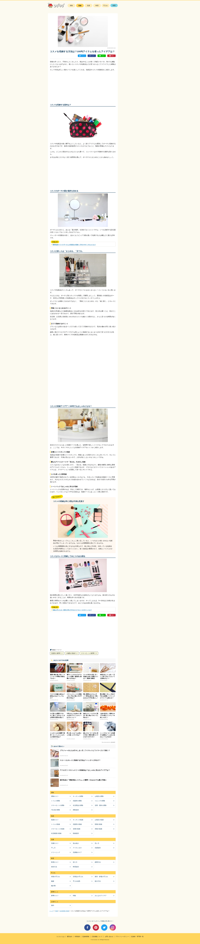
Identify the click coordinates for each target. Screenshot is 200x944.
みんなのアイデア (100, 895)
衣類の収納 (98, 829)
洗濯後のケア (77, 852)
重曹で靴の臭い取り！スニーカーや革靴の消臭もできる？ (57, 676)
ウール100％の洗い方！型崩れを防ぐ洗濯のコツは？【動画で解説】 (90, 676)
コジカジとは (60, 936)
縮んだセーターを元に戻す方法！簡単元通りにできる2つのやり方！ (90, 735)
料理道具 (76, 867)
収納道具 (76, 833)
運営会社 (69, 936)
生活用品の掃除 (78, 805)
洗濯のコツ (54, 843)
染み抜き (76, 843)
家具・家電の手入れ (101, 876)
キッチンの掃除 (78, 796)
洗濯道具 (98, 848)
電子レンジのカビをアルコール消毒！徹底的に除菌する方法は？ (74, 676)
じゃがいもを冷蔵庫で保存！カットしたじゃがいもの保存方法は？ (57, 735)
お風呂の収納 (99, 820)
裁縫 (52, 881)
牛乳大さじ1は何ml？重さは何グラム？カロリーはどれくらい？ (74, 715)
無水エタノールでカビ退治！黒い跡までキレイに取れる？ (90, 715)
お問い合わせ (109, 936)
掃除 (71, 5)
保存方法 (54, 867)
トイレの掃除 (55, 801)
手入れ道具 (76, 881)
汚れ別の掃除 (55, 810)
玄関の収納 (76, 829)
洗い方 (97, 843)
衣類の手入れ (55, 876)
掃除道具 (76, 810)
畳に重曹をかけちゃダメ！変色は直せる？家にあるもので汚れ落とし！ (90, 696)
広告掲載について (97, 936)
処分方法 (98, 881)
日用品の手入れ (78, 876)
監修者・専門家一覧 (137, 936)
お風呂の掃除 (99, 796)
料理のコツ (54, 862)
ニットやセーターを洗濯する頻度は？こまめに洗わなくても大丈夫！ (107, 735)
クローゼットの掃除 (57, 805)
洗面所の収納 (77, 824)
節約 (52, 905)
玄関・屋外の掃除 (100, 805)
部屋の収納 (98, 824)
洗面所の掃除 (77, 801)
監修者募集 (85, 936)
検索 (114, 5)
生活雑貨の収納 (56, 833)
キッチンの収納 (78, 820)
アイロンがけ (77, 848)
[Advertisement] (66, 86)
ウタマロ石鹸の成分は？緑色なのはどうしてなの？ (57, 696)
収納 (79, 5)
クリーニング (55, 852)
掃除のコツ (54, 796)
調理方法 (98, 862)
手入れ (105, 5)
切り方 (75, 862)
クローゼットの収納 (57, 829)
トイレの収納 (55, 824)
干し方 (53, 848)
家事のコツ (54, 895)
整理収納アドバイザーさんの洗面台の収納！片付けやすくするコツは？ (74, 244)
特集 (74, 895)
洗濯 (88, 5)
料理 (97, 5)
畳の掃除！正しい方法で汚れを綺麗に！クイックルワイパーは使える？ (107, 696)
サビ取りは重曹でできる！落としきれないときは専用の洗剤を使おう (57, 715)
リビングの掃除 (100, 801)
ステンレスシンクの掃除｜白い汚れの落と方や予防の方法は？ (74, 696)
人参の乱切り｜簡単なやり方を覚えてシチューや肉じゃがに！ (107, 715)
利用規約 (77, 936)
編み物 (53, 885)
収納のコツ (54, 820)
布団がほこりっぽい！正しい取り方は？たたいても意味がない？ (107, 676)
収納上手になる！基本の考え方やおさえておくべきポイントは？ (72, 610)
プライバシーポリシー (122, 936)
